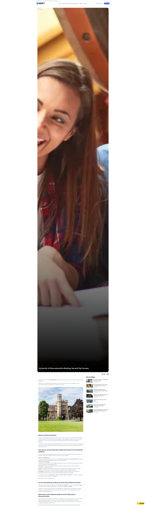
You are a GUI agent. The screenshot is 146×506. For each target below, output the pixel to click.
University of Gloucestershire (64, 379)
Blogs (67, 3)
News (70, 3)
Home (60, 3)
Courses (63, 3)
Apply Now (107, 3)
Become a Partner (99, 3)
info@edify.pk (40, 0)
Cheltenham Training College (59, 440)
